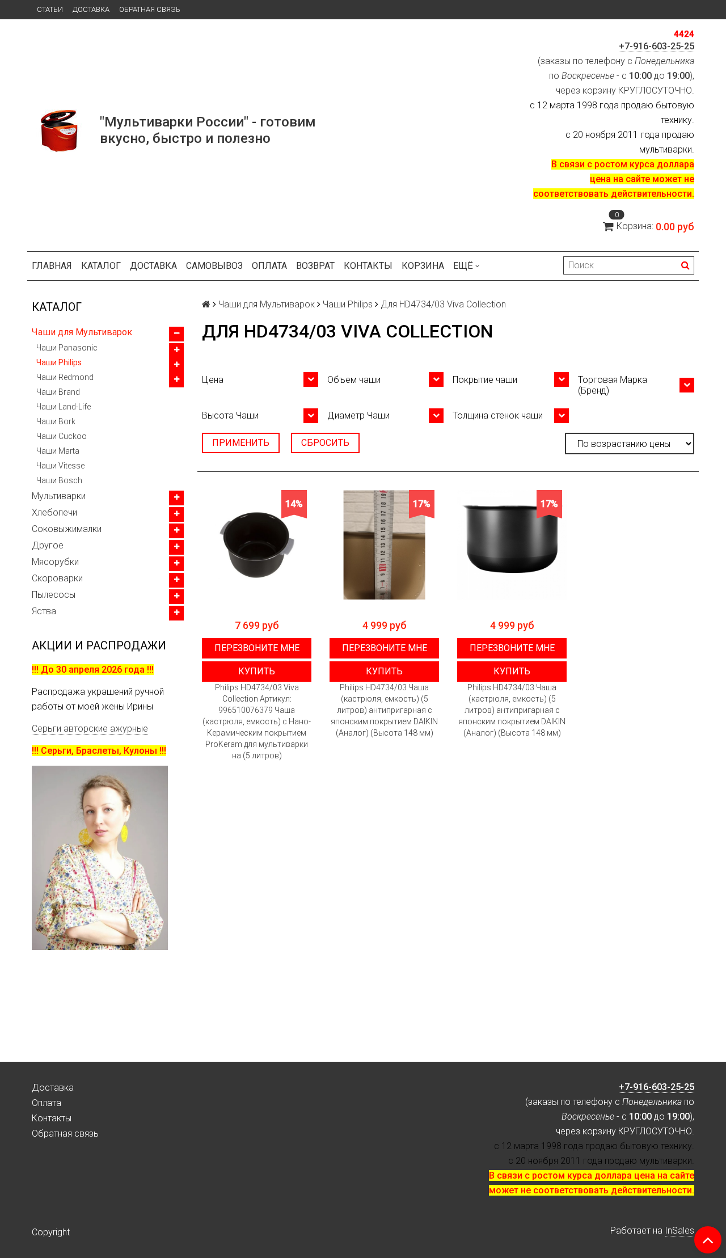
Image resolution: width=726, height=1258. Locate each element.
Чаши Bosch (59, 480)
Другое (48, 545)
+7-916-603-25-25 (656, 46)
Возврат (315, 265)
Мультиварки (59, 496)
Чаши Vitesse (60, 465)
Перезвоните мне (256, 648)
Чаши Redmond (65, 377)
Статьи (50, 9)
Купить (256, 671)
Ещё (463, 265)
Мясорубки (55, 561)
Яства (44, 611)
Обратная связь (149, 9)
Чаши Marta (57, 450)
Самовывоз (214, 265)
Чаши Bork (55, 421)
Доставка (91, 9)
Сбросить (325, 442)
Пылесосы (53, 594)
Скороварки (57, 578)
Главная (52, 265)
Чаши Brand (58, 391)
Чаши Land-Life (63, 406)
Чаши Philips (59, 362)
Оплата (269, 265)
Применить (240, 442)
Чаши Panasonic (67, 347)
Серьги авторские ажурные (90, 728)
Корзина (423, 265)
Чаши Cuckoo (61, 436)
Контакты (368, 265)
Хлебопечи (54, 512)
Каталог (101, 265)
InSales (679, 1230)
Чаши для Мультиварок (82, 332)
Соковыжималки (67, 529)
